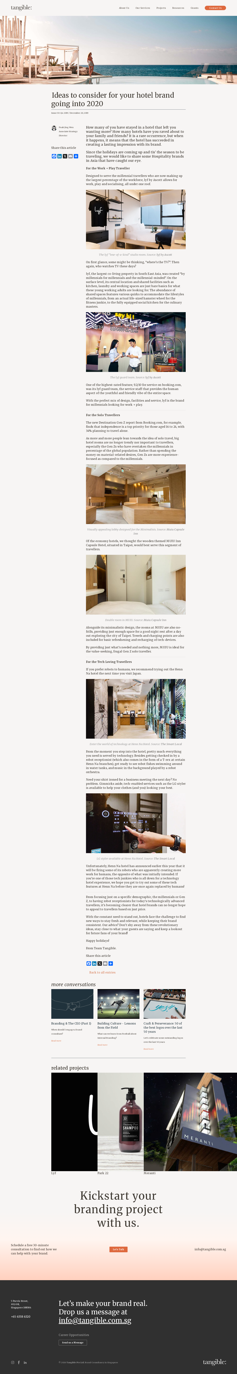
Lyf (53, 1173)
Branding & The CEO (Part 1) (71, 1023)
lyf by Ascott (165, 254)
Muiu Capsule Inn (155, 620)
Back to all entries (102, 972)
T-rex (166, 759)
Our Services (143, 8)
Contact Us (215, 8)
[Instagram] (12, 1362)
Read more (56, 1041)
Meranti (150, 1173)
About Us (124, 8)
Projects (161, 8)
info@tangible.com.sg (210, 1249)
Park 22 (103, 1173)
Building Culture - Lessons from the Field (117, 1025)
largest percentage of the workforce (117, 180)
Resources (178, 8)
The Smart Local (171, 744)
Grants (194, 8)
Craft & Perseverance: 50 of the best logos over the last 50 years (163, 1027)
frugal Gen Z (122, 651)
